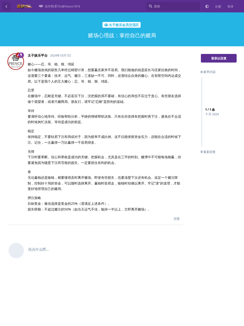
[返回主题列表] (6, 6)
